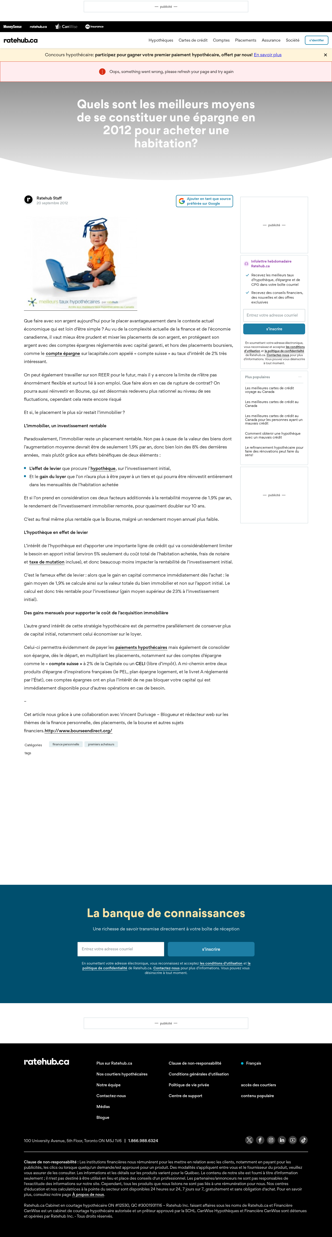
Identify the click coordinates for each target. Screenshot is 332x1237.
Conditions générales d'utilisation (199, 1074)
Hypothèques (161, 40)
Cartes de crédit (193, 40)
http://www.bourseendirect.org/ (78, 730)
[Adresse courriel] (274, 315)
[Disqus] (128, 819)
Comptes (221, 40)
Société (292, 40)
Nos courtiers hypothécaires (121, 1074)
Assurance (271, 40)
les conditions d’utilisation (221, 963)
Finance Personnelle (66, 744)
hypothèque (103, 468)
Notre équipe (108, 1084)
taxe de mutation (46, 562)
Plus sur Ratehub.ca (114, 1063)
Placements (245, 40)
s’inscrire (274, 328)
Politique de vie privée (189, 1084)
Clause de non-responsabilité (195, 1063)
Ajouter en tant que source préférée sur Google (209, 201)
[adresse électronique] (120, 949)
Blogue (102, 1117)
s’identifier (316, 40)
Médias (103, 1106)
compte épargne (63, 353)
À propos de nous (88, 1194)
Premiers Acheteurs (101, 744)
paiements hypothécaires (141, 647)
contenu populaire (257, 1095)
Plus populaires (257, 377)
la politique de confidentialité (284, 351)
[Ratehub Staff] (28, 201)
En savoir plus (268, 54)
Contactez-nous (278, 355)
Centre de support (185, 1095)
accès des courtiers (258, 1084)
